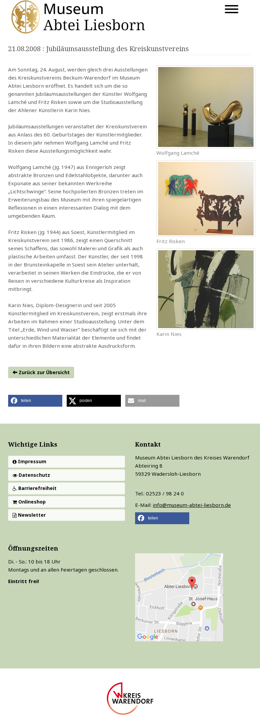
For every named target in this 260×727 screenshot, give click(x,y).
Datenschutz (33, 475)
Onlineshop (31, 501)
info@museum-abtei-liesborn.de (192, 504)
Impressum (31, 461)
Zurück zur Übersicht (43, 372)
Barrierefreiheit (37, 488)
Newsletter (31, 515)
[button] (35, 401)
